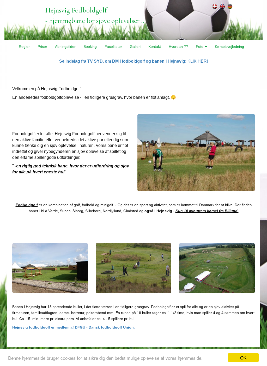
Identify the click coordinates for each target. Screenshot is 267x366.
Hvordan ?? (178, 46)
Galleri (135, 46)
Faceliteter (113, 46)
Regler (24, 46)
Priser (42, 46)
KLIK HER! (133, 61)
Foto (200, 46)
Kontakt (154, 46)
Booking (90, 46)
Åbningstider (65, 46)
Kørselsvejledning (229, 46)
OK (243, 357)
